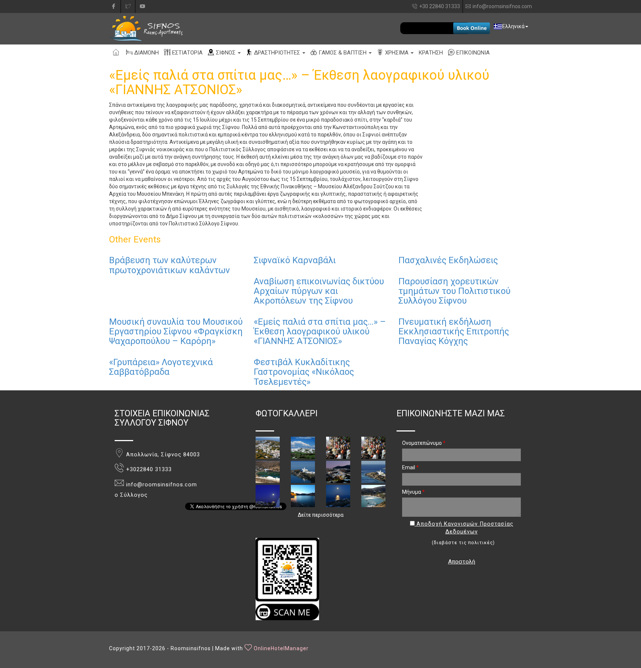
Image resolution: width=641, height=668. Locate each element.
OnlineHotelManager (281, 648)
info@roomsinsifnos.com (502, 6)
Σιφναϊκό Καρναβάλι (295, 260)
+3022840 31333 (149, 469)
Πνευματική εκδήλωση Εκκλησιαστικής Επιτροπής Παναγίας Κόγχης (453, 332)
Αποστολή (461, 561)
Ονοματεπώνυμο (424, 443)
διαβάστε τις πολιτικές (463, 542)
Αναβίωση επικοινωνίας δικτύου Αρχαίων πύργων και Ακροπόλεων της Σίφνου (319, 291)
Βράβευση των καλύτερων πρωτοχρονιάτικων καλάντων (169, 265)
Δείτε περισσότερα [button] (320, 515)
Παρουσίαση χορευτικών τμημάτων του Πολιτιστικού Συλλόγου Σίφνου (454, 291)
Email (410, 467)
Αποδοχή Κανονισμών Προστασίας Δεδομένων (464, 528)
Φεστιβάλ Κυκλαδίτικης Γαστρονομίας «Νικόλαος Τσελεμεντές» (304, 372)
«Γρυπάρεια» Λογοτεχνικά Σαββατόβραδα (161, 367)
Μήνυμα (413, 492)
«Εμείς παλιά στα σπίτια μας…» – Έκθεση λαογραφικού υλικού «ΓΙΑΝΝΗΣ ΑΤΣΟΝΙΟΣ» (320, 332)
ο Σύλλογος (131, 495)
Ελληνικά (513, 26)
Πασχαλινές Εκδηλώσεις (448, 260)
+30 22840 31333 (439, 6)
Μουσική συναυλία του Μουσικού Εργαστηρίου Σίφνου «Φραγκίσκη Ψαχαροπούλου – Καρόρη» (176, 332)
